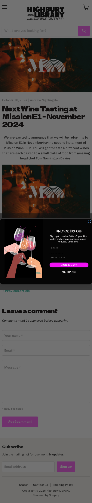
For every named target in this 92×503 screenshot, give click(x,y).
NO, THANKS (69, 271)
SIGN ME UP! (69, 264)
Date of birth (56, 254)
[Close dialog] (89, 221)
